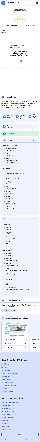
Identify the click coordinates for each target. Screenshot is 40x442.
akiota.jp (4, 388)
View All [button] (36, 97)
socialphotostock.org (8, 414)
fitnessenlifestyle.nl (8, 391)
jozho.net (4, 367)
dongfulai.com (6, 379)
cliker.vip (4, 420)
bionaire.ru (23, 103)
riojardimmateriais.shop (9, 402)
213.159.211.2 (9, 155)
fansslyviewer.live (7, 411)
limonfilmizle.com (7, 417)
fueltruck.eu (5, 376)
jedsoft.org (5, 364)
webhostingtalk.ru (7, 382)
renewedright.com (7, 408)
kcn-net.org (5, 370)
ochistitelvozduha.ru (10, 339)
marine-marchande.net (9, 373)
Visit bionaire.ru (20, 13)
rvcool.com (5, 423)
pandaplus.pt (6, 429)
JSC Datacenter (10, 150)
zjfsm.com (5, 426)
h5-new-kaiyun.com (8, 385)
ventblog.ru (36, 339)
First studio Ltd (10, 239)
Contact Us (20, 434)
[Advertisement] (19, 39)
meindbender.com (7, 405)
